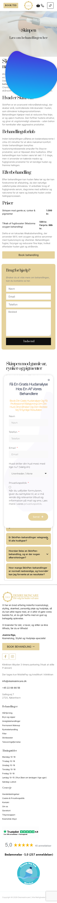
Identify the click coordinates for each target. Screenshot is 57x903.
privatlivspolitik (33, 503)
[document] (28, 451)
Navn (12, 416)
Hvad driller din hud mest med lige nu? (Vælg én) (27, 465)
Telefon (13, 431)
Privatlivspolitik (18, 482)
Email (12, 447)
